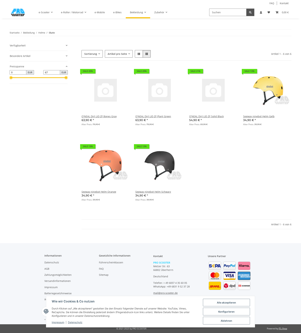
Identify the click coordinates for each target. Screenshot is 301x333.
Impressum (58, 322)
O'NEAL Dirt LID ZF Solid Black (206, 116)
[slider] (11, 78)
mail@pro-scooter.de (165, 293)
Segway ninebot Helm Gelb (259, 116)
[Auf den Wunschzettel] (285, 72)
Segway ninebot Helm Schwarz (153, 191)
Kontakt (284, 3)
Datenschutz (75, 322)
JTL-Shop (283, 328)
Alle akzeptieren (226, 302)
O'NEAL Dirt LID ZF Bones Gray (99, 116)
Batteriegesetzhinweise (58, 293)
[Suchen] (250, 12)
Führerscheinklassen (111, 262)
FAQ (271, 3)
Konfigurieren (226, 311)
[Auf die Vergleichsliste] (276, 72)
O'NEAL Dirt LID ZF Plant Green (153, 116)
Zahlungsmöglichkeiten (58, 274)
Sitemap (104, 274)
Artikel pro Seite (117, 54)
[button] (261, 12)
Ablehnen (226, 320)
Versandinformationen (57, 281)
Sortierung (90, 54)
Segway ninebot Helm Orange (99, 191)
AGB (46, 268)
